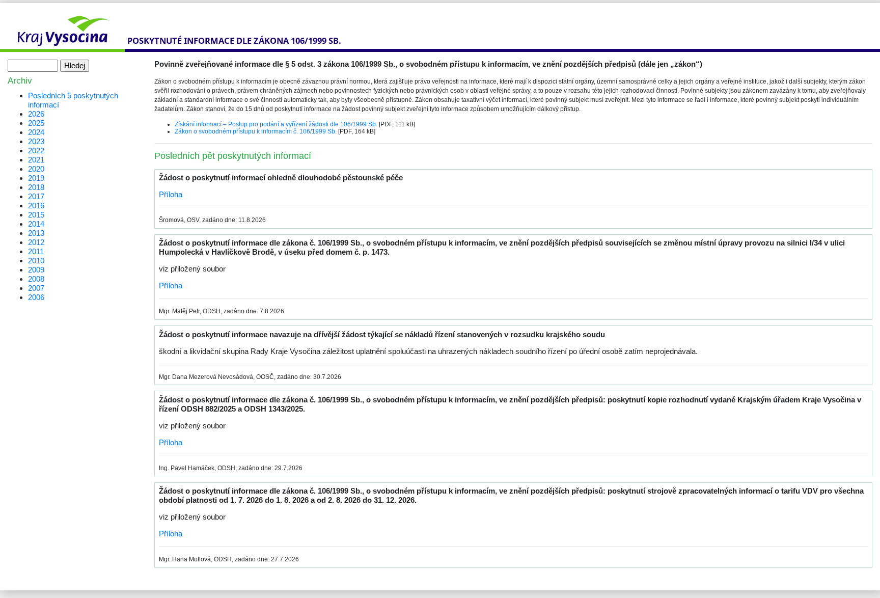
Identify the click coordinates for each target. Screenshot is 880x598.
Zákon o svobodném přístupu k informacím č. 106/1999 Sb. (256, 131)
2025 (36, 123)
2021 (36, 159)
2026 (36, 114)
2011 (36, 251)
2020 (36, 169)
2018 (36, 187)
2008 (36, 279)
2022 (36, 150)
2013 (36, 233)
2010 (36, 260)
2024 (36, 132)
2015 (36, 214)
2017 (36, 196)
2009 (36, 269)
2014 (36, 224)
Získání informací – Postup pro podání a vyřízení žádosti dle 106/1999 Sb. (276, 124)
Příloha (170, 194)
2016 (36, 205)
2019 (36, 178)
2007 (36, 288)
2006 (36, 297)
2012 (36, 242)
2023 (36, 141)
